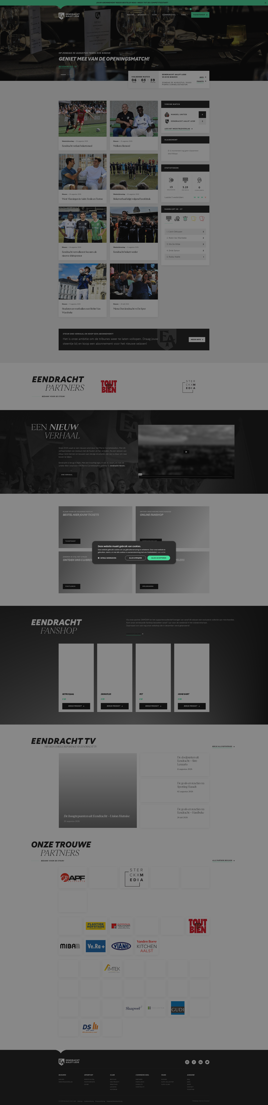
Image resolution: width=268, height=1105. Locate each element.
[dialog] (134, 552)
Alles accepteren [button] (158, 558)
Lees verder (161, 552)
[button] (107, 558)
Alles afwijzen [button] (135, 558)
